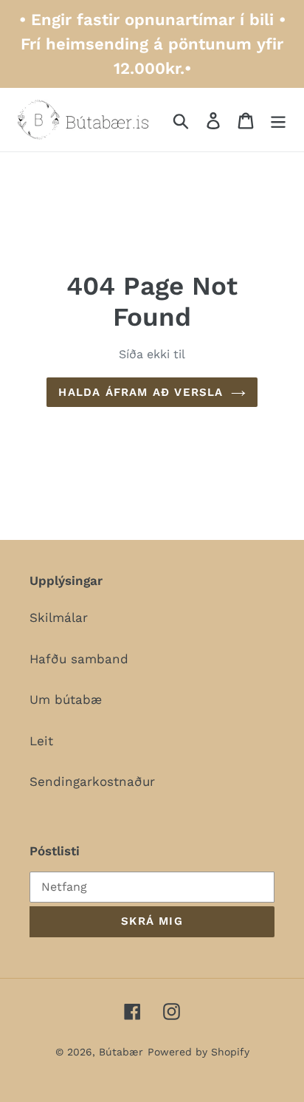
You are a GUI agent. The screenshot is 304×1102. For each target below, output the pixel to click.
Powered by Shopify (198, 1052)
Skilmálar (59, 617)
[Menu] (278, 120)
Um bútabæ (66, 699)
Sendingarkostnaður (92, 781)
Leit (41, 740)
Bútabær (121, 1052)
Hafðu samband (79, 658)
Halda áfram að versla (140, 392)
